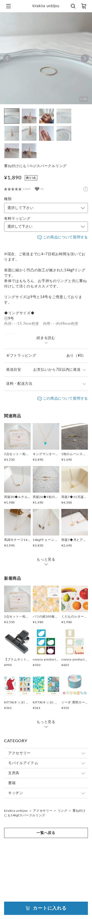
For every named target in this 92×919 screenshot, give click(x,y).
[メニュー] (8, 6)
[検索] (72, 6)
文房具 (13, 773)
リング (62, 810)
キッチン (15, 793)
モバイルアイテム (23, 763)
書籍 (12, 783)
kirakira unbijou (16, 810)
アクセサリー (19, 753)
